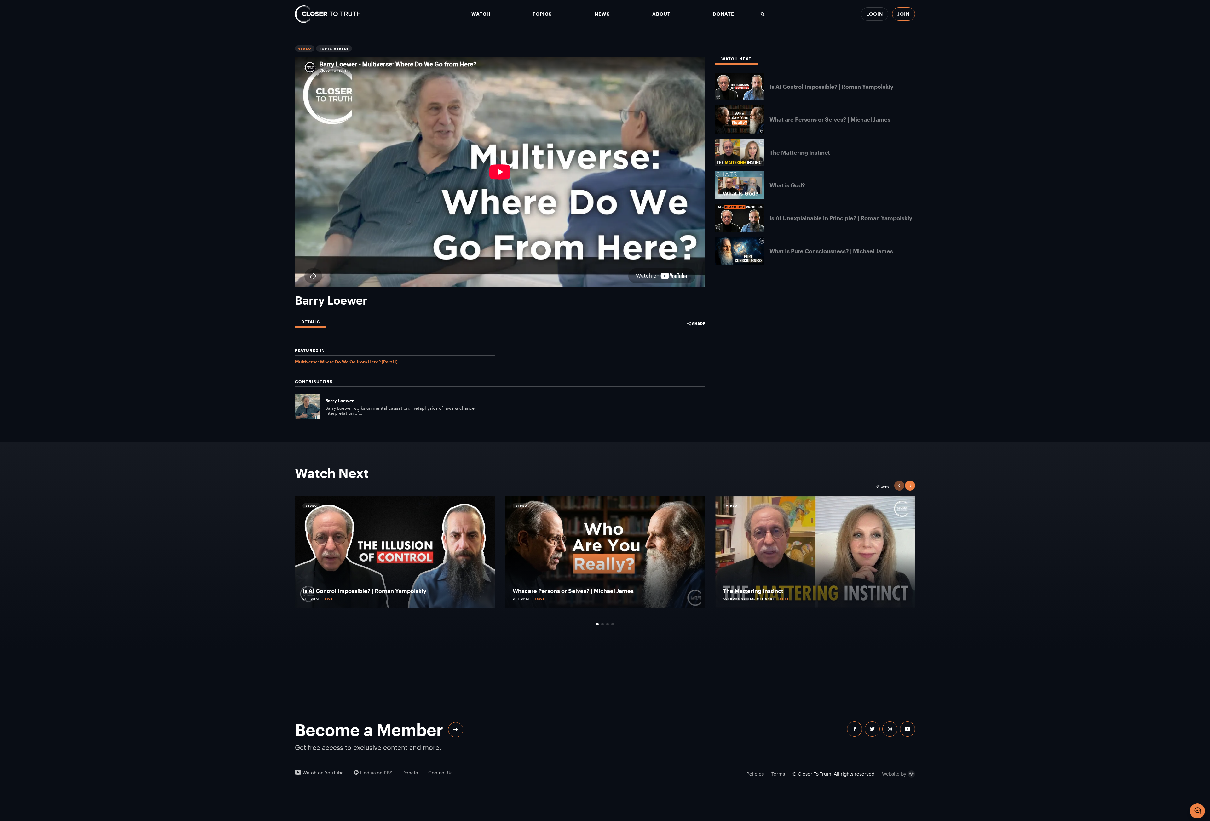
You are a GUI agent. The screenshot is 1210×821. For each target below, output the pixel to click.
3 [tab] (607, 624)
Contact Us (440, 772)
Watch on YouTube (322, 772)
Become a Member (369, 729)
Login (874, 14)
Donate (723, 14)
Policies (755, 774)
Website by (894, 774)
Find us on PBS (375, 772)
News (602, 14)
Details (310, 322)
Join (903, 14)
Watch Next (736, 59)
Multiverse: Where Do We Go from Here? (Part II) (346, 361)
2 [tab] (602, 624)
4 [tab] (612, 624)
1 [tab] (597, 624)
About (661, 14)
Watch (480, 14)
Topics (542, 14)
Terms (778, 774)
